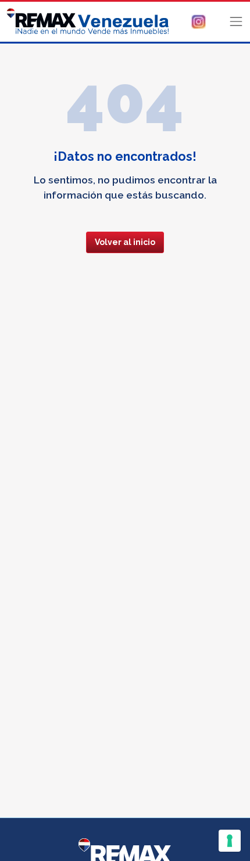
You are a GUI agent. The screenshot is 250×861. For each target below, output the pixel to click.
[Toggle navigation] (236, 21)
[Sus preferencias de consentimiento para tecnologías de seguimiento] (230, 841)
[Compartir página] (198, 21)
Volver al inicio (125, 242)
